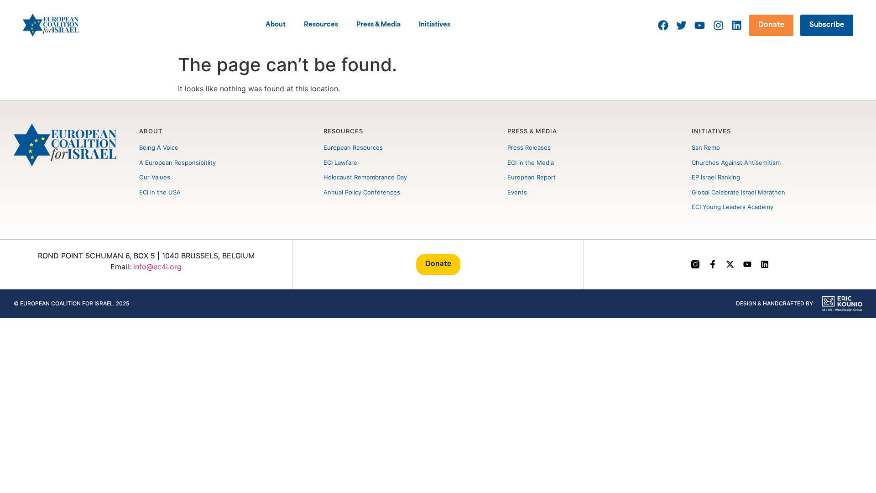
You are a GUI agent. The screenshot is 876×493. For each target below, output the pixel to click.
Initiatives (434, 24)
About (276, 24)
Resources (321, 24)
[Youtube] (747, 264)
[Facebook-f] (713, 264)
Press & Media (378, 24)
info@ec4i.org (157, 266)
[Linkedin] (765, 264)
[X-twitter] (730, 264)
